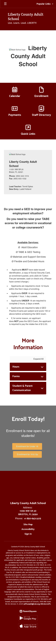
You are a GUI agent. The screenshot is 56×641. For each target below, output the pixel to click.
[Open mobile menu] (5, 4)
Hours (15, 367)
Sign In (28, 534)
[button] (45, 4)
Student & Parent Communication (22, 388)
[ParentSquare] (28, 611)
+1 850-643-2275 (32, 519)
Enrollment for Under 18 (27, 446)
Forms (16, 376)
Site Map (28, 524)
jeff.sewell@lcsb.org (32, 604)
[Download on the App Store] (28, 626)
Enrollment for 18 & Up (27, 454)
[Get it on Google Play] (28, 618)
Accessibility (28, 529)
